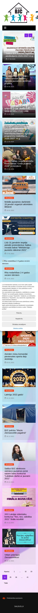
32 (25, 571)
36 (16, 577)
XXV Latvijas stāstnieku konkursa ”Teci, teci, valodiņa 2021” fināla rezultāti (18, 516)
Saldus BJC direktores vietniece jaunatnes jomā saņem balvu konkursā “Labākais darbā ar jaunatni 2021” (17, 473)
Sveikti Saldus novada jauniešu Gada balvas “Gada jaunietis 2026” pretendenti (18, 163)
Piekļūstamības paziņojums (14, 598)
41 (27, 577)
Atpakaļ (6, 571)
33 (31, 571)
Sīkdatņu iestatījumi (19, 324)
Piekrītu (19, 313)
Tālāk (6, 583)
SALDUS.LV (19, 606)
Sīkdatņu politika (18, 328)
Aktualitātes (9, 198)
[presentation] (26, 35)
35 (10, 577)
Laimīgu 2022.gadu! (14, 394)
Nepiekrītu (19, 319)
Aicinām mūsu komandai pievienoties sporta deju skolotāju (16, 356)
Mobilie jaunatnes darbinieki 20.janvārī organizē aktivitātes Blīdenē (19, 204)
